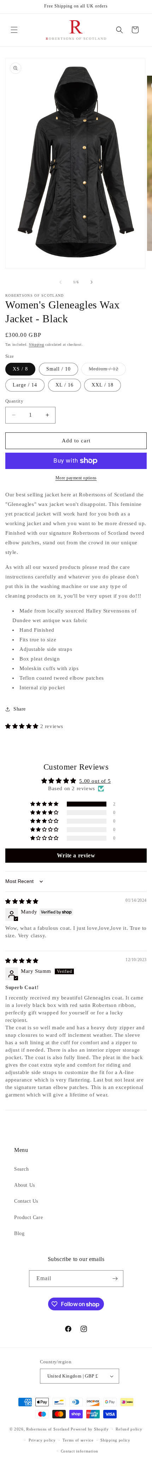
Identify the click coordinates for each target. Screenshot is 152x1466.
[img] (22, 901)
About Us (24, 1185)
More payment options (76, 477)
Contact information (79, 1451)
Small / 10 (58, 369)
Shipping (36, 344)
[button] (14, 30)
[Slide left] (60, 282)
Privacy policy (42, 1440)
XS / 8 (20, 369)
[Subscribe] (115, 1278)
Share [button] (19, 709)
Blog (19, 1233)
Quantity (14, 401)
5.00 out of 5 (95, 781)
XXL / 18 (102, 385)
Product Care (28, 1217)
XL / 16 (64, 385)
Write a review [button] (76, 855)
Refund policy (129, 1429)
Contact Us (26, 1201)
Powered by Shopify (90, 1429)
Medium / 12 (107, 371)
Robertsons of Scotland (47, 1429)
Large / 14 (25, 385)
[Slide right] (91, 282)
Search (21, 1169)
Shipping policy (115, 1440)
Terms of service (78, 1440)
